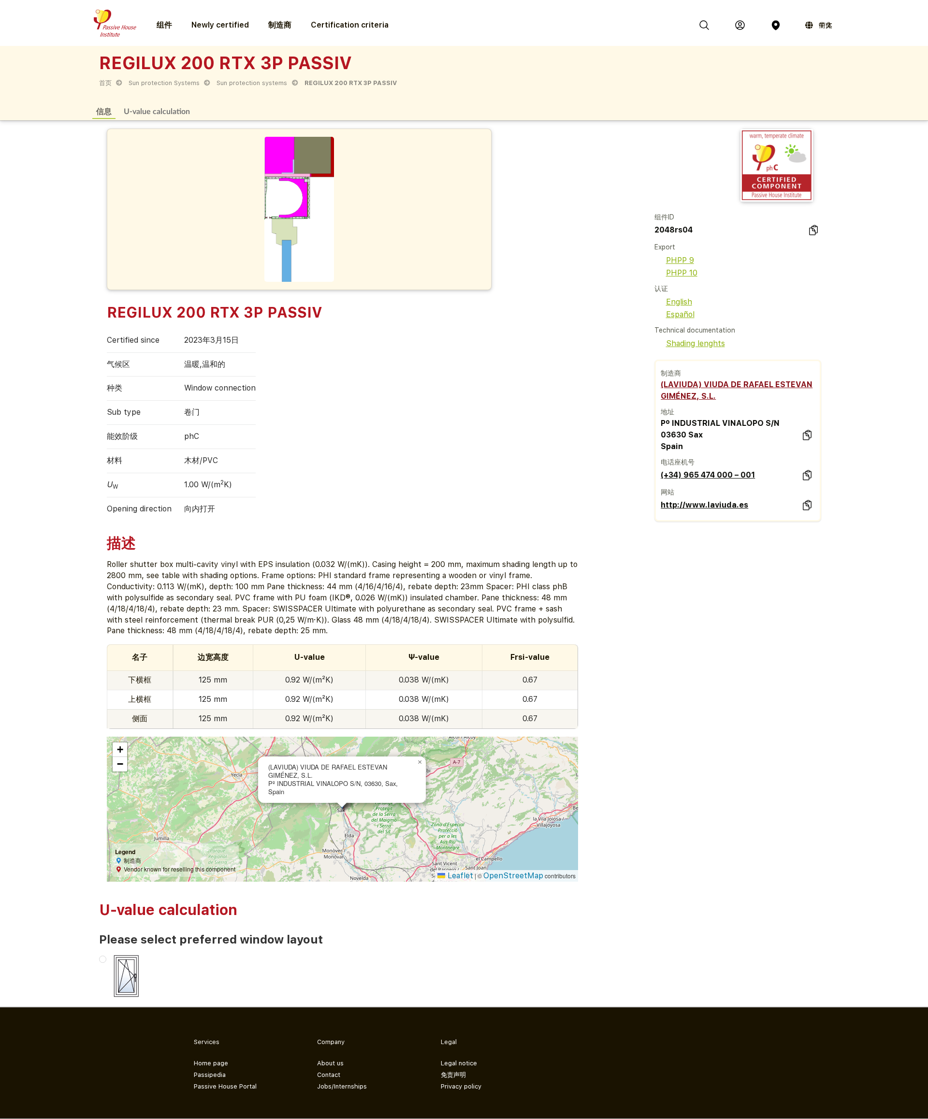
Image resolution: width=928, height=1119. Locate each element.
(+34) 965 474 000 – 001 (708, 475)
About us (330, 1063)
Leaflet (459, 875)
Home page (211, 1063)
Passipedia (210, 1074)
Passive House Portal (225, 1086)
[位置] (776, 25)
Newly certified (220, 24)
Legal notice (459, 1063)
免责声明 (453, 1074)
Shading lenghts (695, 343)
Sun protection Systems (164, 83)
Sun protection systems (252, 83)
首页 (105, 83)
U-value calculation (157, 111)
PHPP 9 (680, 260)
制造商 (279, 24)
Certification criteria (350, 24)
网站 (667, 492)
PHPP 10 (681, 272)
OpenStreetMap (513, 875)
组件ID (664, 217)
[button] (420, 762)
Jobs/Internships (342, 1086)
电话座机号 (678, 462)
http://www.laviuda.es (704, 504)
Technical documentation (694, 330)
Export (664, 247)
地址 (667, 412)
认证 (661, 288)
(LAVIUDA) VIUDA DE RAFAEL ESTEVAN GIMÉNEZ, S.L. (736, 390)
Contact (328, 1074)
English (679, 301)
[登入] (740, 25)
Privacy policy (461, 1086)
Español (680, 314)
